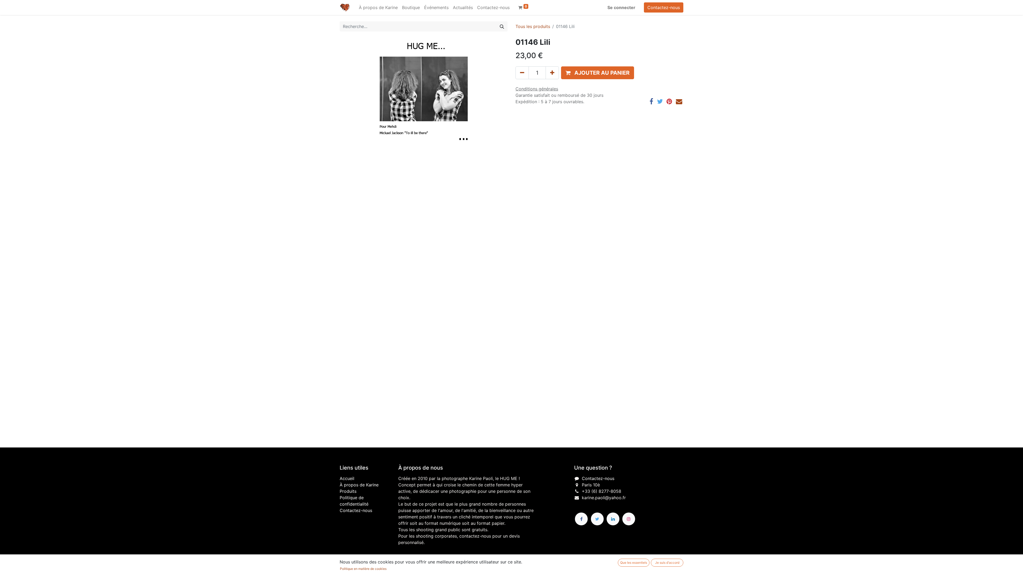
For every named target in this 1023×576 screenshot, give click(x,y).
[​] (581, 519)
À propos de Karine (359, 484)
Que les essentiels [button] (633, 563)
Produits (348, 491)
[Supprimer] (522, 72)
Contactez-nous (663, 7)
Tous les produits (532, 26)
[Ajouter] (552, 72)
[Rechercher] (502, 26)
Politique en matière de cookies (363, 569)
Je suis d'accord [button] (667, 563)
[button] (597, 72)
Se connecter (621, 7)
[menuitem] (378, 7)
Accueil (347, 478)
